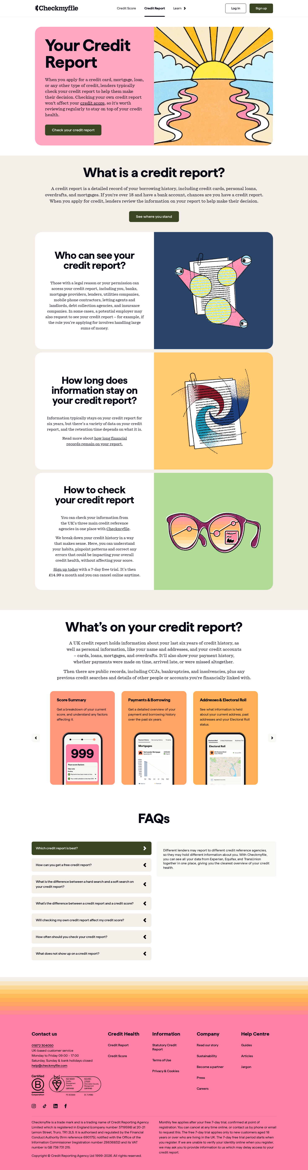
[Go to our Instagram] (34, 1107)
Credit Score (117, 1056)
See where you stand (154, 216)
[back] (36, 738)
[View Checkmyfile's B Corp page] (38, 1086)
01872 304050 (42, 1045)
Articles (247, 1056)
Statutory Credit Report (164, 1047)
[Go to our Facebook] (66, 1107)
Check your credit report (73, 130)
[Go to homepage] (56, 8)
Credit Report (118, 1045)
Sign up (261, 8)
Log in (235, 8)
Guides (246, 1045)
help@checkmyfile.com (49, 1065)
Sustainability (207, 1056)
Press (201, 1077)
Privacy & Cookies (165, 1071)
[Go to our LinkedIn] (55, 1107)
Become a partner (210, 1067)
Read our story (207, 1045)
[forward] (272, 738)
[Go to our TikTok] (45, 1107)
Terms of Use (161, 1060)
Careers (202, 1088)
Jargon (246, 1067)
